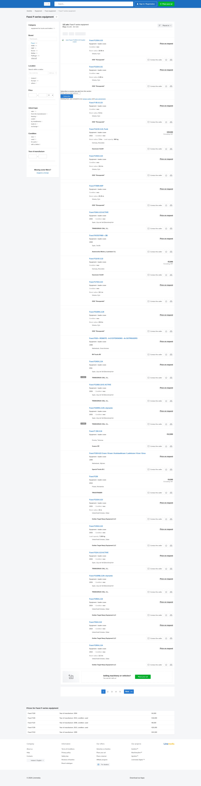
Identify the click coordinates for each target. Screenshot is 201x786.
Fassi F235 (31, 727)
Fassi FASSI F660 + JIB (98, 235)
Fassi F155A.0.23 (96, 156)
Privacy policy (66, 752)
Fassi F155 (31, 718)
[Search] (56, 4)
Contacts (30, 756)
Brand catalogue (67, 763)
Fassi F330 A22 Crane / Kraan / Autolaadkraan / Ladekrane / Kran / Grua (117, 453)
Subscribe (66, 96)
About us (30, 749)
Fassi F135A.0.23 (96, 40)
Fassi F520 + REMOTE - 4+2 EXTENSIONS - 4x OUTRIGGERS (113, 338)
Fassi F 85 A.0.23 (96, 103)
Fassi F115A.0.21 (96, 67)
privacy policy (87, 99)
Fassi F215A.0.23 (96, 500)
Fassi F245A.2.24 (96, 361)
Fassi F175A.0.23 (96, 282)
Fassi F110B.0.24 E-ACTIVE (100, 385)
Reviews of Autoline (68, 760)
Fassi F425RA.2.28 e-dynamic (101, 408)
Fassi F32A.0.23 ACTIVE (98, 552)
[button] (166, 60)
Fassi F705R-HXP (96, 186)
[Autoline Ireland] (34, 4)
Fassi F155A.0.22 (96, 526)
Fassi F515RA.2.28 (96, 312)
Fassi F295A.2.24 (96, 599)
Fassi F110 (31, 723)
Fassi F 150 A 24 (95, 431)
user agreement (100, 99)
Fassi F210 (31, 732)
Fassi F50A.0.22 (95, 622)
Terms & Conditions (68, 749)
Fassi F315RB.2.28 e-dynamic (101, 576)
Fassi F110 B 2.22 (96, 259)
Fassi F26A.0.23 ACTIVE (98, 212)
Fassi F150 (93, 476)
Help (28, 752)
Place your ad (143, 677)
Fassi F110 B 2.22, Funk (98, 129)
